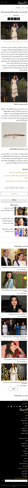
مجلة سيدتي (24, 471)
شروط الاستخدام (23, 463)
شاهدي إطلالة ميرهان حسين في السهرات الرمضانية (18, 314)
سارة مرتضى (16, 15)
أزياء (22, 7)
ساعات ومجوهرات (23, 438)
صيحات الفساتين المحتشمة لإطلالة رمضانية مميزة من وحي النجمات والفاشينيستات (15, 382)
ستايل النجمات (17, 7)
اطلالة (17, 187)
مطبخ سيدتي (24, 473)
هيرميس (6, 187)
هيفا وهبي (21, 187)
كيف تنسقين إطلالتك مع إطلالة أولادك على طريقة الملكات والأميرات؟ (14, 337)
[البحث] (5, 3)
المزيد (13, 388)
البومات (25, 453)
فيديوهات (25, 451)
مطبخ (26, 426)
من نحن (25, 458)
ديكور (26, 448)
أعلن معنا (25, 466)
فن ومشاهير (24, 428)
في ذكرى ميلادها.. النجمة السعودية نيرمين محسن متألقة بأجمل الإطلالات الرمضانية (14, 290)
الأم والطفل (24, 431)
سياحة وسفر (24, 443)
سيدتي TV (25, 476)
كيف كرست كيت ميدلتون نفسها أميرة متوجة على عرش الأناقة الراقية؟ (14, 267)
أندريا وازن (11, 187)
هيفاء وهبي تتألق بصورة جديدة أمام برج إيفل (16, 181)
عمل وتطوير (24, 446)
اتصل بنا (25, 461)
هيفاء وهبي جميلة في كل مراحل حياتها (18, 172)
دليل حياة (25, 423)
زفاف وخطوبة (24, 433)
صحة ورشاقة (24, 420)
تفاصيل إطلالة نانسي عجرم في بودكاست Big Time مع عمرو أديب (15, 359)
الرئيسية (26, 7)
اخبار (26, 441)
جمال (26, 418)
